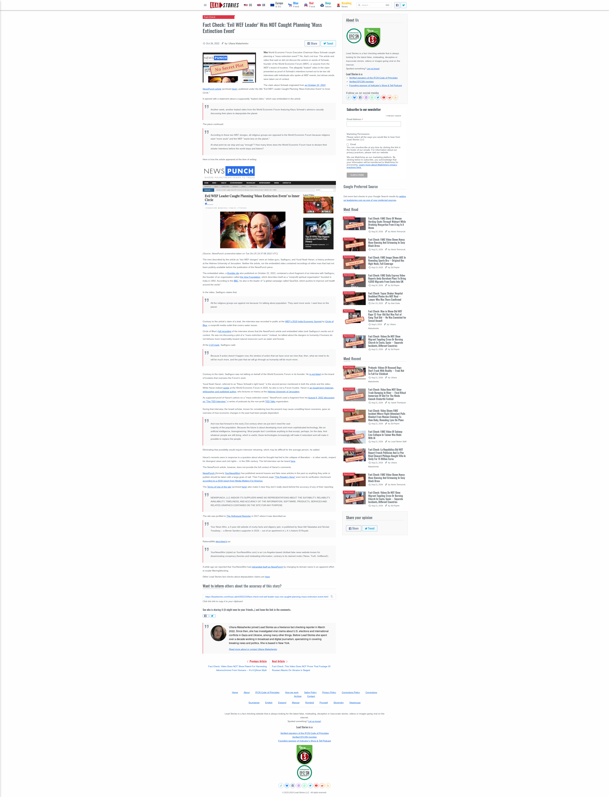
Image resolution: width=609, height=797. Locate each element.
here (234, 89)
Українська (354, 702)
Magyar (296, 702)
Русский (324, 702)
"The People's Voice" (285, 477)
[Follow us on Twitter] (377, 97)
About (247, 692)
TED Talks (270, 401)
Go (387, 5)
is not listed (315, 374)
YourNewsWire (232, 473)
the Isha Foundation (250, 277)
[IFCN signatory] (304, 755)
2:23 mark (214, 345)
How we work (291, 692)
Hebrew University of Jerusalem (283, 391)
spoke (226, 388)
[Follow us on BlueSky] (354, 97)
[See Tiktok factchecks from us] (348, 97)
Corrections (371, 692)
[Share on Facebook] (206, 615)
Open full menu (205, 5)
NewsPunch (209, 473)
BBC (236, 281)
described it (221, 541)
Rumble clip (233, 273)
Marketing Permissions (358, 134)
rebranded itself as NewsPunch (267, 567)
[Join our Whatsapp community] (372, 97)
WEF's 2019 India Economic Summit (303, 321)
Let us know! (373, 68)
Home (235, 692)
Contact (311, 696)
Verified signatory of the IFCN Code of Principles (373, 78)
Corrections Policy (351, 692)
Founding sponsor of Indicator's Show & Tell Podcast (375, 85)
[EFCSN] (304, 772)
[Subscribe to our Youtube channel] (383, 97)
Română (309, 702)
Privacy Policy (329, 692)
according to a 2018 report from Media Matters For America (232, 481)
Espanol (282, 702)
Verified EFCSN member (361, 81)
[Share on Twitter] (213, 615)
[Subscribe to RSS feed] (395, 97)
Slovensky (339, 702)
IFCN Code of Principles (267, 692)
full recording (224, 331)
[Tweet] (403, 5)
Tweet (329, 43)
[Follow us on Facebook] (360, 97)
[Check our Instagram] (366, 97)
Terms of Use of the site (219, 487)
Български (254, 702)
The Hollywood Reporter (238, 516)
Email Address (355, 119)
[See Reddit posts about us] (389, 97)
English (268, 702)
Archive (297, 696)
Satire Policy (310, 692)
